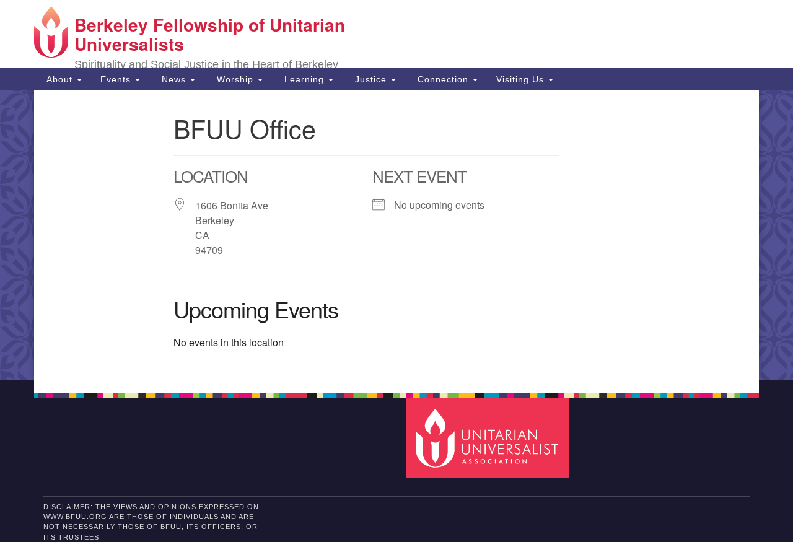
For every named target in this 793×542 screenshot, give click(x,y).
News (174, 79)
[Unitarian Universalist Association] (489, 437)
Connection (442, 79)
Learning (304, 79)
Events (117, 79)
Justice (371, 79)
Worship (235, 79)
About (59, 79)
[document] (396, 235)
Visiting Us (521, 79)
